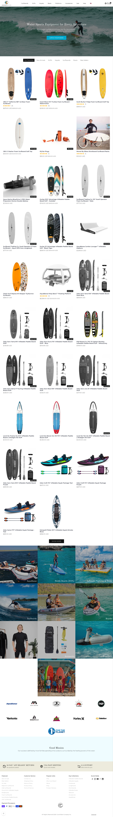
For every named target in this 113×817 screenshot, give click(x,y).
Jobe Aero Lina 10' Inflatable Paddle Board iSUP (92, 389)
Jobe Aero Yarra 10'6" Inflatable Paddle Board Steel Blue (93, 294)
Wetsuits (71, 792)
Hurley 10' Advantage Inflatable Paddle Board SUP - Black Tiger (56, 247)
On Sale (4, 783)
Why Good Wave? (51, 781)
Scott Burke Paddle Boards (9, 797)
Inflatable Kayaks (73, 781)
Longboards (72, 785)
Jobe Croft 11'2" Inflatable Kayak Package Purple (91, 483)
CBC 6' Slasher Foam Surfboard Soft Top (17, 151)
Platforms (58, 3)
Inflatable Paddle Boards (76, 778)
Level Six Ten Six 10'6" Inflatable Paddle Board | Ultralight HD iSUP (93, 436)
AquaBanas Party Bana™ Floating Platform (55, 293)
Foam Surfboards (7, 795)
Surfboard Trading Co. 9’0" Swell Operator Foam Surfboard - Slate (92, 200)
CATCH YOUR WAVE (56, 38)
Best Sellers (84, 60)
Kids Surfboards (6, 788)
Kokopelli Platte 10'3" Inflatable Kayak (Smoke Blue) (56, 531)
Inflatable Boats (73, 790)
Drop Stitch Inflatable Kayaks (10, 790)
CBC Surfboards (6, 799)
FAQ (47, 778)
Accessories (68, 3)
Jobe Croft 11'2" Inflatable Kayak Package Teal (56, 483)
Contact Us (27, 778)
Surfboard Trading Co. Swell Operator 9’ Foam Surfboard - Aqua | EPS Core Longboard (19, 247)
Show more (56, 541)
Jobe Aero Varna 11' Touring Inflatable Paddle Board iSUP (19, 389)
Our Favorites (29, 60)
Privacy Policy (28, 785)
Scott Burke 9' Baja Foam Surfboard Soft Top (93, 102)
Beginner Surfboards (8, 785)
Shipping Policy (28, 781)
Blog (47, 785)
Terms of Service (29, 788)
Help (84, 3)
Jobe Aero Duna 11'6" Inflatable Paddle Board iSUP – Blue (56, 342)
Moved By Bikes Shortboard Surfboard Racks (93, 151)
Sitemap (93, 814)
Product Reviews (51, 788)
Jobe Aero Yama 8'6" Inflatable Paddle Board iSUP (19, 342)
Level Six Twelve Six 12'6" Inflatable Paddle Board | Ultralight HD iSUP (18, 436)
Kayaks (41, 3)
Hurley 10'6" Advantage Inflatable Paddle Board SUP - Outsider (55, 200)
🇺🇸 (91, 3)
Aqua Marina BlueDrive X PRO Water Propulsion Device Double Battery (16, 200)
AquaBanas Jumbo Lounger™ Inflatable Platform (91, 247)
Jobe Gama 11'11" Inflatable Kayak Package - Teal (18, 531)
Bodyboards (5, 792)
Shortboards (72, 788)
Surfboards (24, 3)
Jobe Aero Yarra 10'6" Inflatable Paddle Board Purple (19, 483)
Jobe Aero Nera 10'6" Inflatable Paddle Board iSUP (56, 389)
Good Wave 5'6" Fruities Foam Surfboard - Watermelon (55, 102)
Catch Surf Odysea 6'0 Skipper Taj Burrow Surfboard (18, 294)
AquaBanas (72, 797)
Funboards (72, 783)
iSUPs (50, 60)
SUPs (33, 3)
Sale (78, 3)
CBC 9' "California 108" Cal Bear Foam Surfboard (16, 102)
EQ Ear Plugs (44, 151)
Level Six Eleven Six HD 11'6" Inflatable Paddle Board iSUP (56, 436)
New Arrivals (40, 60)
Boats (49, 3)
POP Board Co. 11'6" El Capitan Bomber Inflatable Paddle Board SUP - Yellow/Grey (92, 342)
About (48, 783)
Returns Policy (28, 783)
